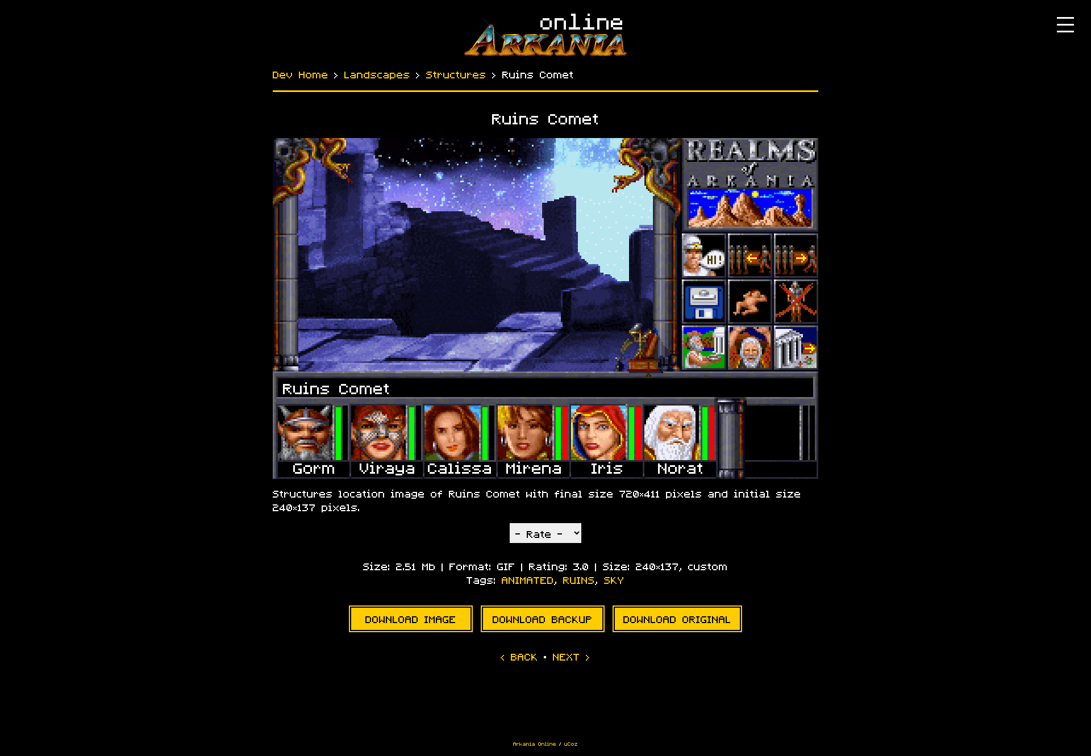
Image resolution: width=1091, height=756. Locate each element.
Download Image (410, 619)
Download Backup (543, 619)
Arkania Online (534, 744)
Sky (614, 580)
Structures (456, 75)
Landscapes (377, 75)
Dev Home (300, 75)
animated (528, 580)
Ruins (579, 580)
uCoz (571, 744)
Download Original (677, 619)
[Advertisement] (545, 706)
